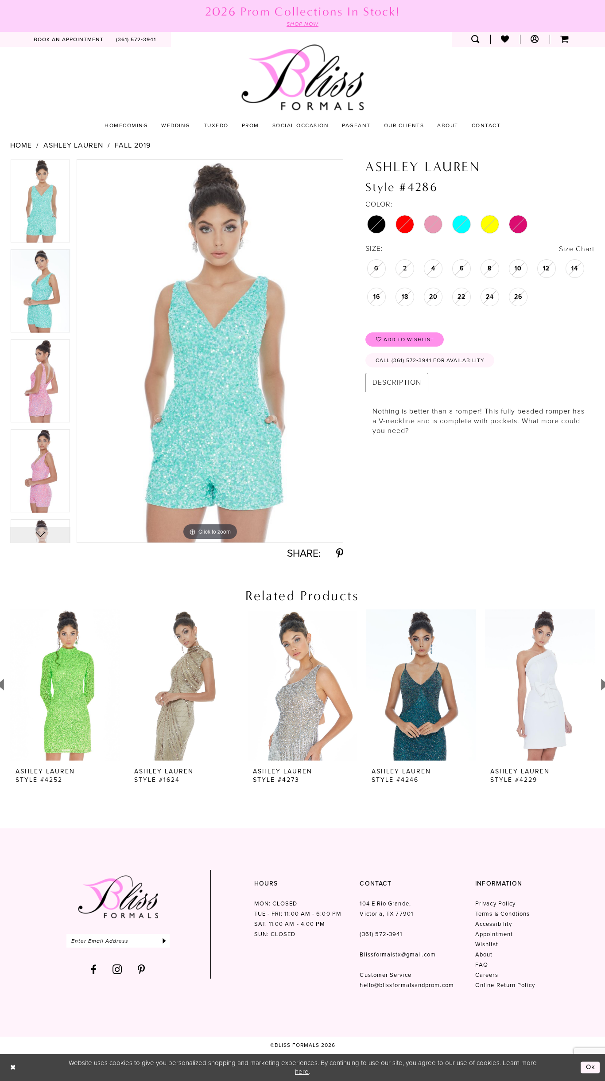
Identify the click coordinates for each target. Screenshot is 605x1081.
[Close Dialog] (13, 1067)
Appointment (494, 934)
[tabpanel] (40, 204)
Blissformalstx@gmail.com (398, 954)
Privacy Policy (495, 903)
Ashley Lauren (73, 145)
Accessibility (493, 924)
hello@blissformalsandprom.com (407, 985)
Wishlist (486, 944)
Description (396, 382)
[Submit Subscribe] (164, 941)
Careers (486, 975)
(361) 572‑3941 (381, 934)
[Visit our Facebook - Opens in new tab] (94, 969)
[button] (535, 39)
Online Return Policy (505, 985)
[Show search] (475, 39)
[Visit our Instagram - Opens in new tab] (117, 969)
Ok (591, 1067)
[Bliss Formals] (302, 77)
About (484, 954)
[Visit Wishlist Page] (505, 39)
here (302, 1072)
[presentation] (65, 685)
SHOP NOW (302, 24)
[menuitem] (68, 39)
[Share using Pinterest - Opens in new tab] (339, 553)
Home (21, 145)
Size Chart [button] (576, 249)
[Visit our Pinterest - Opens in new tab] (141, 969)
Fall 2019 (133, 145)
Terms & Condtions (502, 913)
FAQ (481, 964)
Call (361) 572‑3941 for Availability (430, 360)
